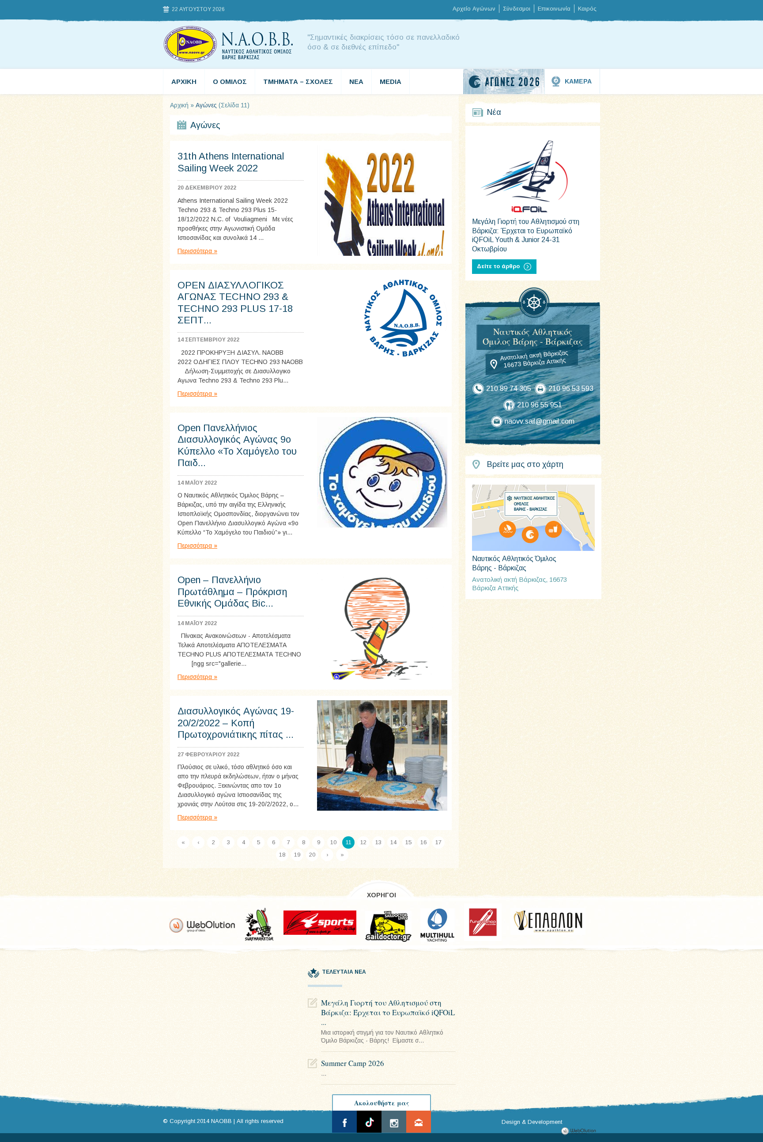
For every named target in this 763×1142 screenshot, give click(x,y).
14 (393, 842)
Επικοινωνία (554, 8)
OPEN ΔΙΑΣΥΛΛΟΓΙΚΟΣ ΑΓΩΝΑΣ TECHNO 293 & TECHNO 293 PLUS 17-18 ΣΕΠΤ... (235, 303)
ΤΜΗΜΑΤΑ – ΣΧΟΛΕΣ (298, 81)
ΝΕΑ (356, 81)
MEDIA (390, 81)
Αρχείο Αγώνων (474, 8)
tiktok (369, 1122)
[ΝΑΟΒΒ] (228, 44)
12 (363, 842)
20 (312, 854)
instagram (394, 1122)
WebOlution (580, 1131)
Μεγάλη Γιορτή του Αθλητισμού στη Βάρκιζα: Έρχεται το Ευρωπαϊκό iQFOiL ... (388, 1012)
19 (297, 854)
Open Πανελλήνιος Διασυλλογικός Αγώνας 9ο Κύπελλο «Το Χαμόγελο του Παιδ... (237, 445)
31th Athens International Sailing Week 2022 (231, 162)
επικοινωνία (418, 1122)
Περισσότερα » (197, 250)
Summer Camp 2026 (352, 1063)
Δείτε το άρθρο (498, 266)
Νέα (494, 112)
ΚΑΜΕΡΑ (578, 81)
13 (378, 842)
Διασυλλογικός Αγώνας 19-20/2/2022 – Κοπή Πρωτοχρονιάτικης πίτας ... (236, 723)
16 (423, 842)
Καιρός (587, 8)
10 (333, 842)
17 (438, 842)
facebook (344, 1122)
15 (408, 842)
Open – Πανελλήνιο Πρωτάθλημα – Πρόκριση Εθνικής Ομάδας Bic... (232, 591)
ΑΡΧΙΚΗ (183, 81)
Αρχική (179, 105)
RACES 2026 (504, 81)
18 (282, 854)
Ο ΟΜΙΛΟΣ (230, 81)
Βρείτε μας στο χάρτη (525, 464)
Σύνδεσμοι (516, 8)
